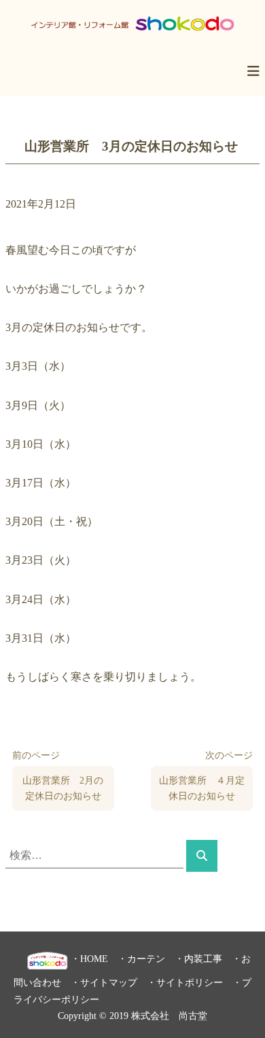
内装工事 (203, 958)
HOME (94, 958)
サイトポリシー (189, 982)
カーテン (146, 958)
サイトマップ (108, 982)
